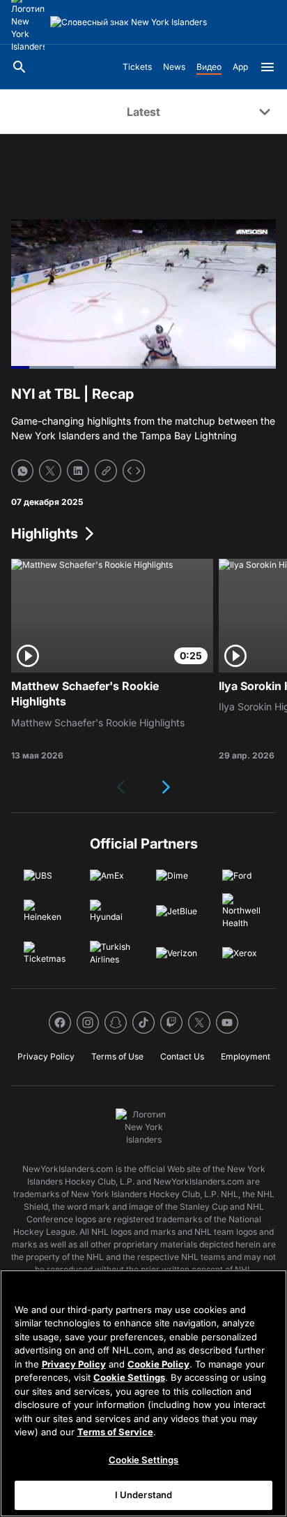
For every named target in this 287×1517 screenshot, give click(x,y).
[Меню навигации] (267, 67)
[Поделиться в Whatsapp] (22, 471)
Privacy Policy (74, 1364)
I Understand (144, 1494)
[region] (143, 1393)
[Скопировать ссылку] (106, 471)
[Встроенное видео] (134, 471)
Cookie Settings (129, 1377)
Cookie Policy (158, 1364)
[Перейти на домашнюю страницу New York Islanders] (128, 22)
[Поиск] (19, 67)
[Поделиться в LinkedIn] (78, 471)
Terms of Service (115, 1431)
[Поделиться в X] (50, 471)
